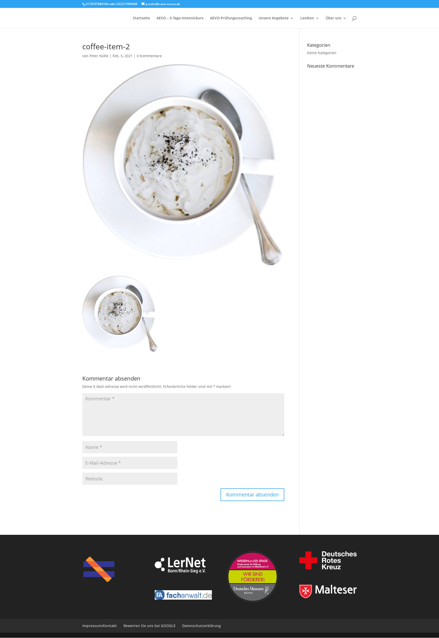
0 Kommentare (149, 55)
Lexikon (307, 18)
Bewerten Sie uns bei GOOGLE (149, 625)
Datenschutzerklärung (201, 625)
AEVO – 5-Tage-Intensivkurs (179, 18)
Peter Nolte (98, 55)
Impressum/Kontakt (99, 625)
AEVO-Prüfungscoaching (231, 18)
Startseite (141, 18)
